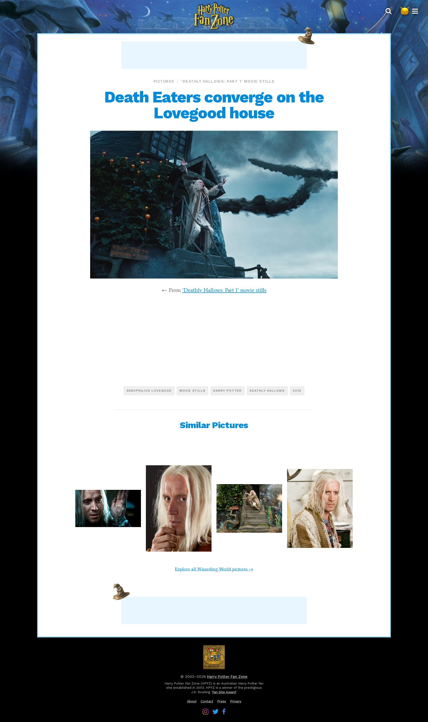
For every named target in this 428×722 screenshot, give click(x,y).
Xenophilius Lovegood (149, 390)
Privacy (235, 701)
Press (221, 701)
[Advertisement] (214, 55)
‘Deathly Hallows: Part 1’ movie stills (227, 81)
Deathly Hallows (267, 390)
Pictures (164, 81)
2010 (297, 390)
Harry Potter (227, 390)
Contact (207, 701)
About (192, 701)
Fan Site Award (224, 692)
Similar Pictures (214, 425)
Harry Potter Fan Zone (227, 676)
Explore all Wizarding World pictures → (214, 569)
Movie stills (193, 390)
